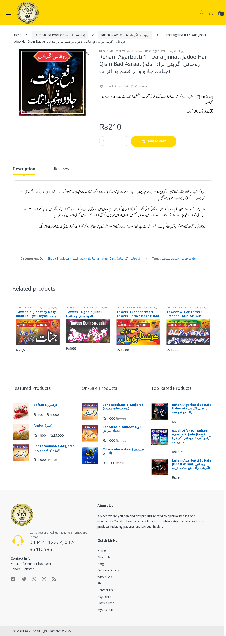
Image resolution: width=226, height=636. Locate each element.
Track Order (105, 603)
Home (17, 35)
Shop (100, 583)
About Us (103, 557)
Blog (100, 564)
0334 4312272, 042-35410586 (52, 545)
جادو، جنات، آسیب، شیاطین (178, 258)
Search (201, 12)
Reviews (61, 169)
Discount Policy (108, 570)
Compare (141, 86)
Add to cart (157, 141)
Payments (104, 596)
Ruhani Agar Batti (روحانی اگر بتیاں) (125, 35)
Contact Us (105, 590)
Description (24, 169)
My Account (105, 609)
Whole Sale (105, 577)
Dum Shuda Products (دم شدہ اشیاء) (59, 35)
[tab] (24, 171)
